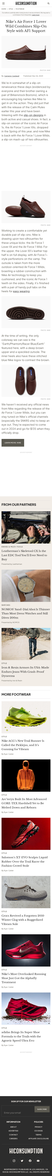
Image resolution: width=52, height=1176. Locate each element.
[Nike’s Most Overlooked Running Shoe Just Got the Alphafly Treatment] (26, 950)
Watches (6, 605)
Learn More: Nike (13, 443)
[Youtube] (38, 1160)
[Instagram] (14, 1160)
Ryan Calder (8, 754)
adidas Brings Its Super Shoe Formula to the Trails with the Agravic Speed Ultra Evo (21, 1036)
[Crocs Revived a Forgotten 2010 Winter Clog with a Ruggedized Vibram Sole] (26, 892)
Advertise (13, 1131)
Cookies (38, 1131)
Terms (38, 1135)
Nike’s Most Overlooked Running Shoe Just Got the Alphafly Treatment (24, 978)
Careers (13, 1139)
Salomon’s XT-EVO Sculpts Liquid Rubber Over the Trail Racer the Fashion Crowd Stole (25, 861)
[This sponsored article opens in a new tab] (26, 527)
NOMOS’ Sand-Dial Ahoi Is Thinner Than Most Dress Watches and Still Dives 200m (26, 613)
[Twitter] (22, 1160)
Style (11, 9)
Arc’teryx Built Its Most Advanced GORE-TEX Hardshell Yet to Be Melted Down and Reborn (24, 803)
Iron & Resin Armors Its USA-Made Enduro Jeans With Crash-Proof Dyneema (25, 671)
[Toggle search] (48, 3)
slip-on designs (33, 115)
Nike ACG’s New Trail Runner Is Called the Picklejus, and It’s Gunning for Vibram (23, 745)
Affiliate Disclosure (38, 1139)
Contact (13, 1135)
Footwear (20, 9)
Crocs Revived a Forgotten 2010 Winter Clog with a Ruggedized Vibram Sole (23, 920)
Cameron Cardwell (11, 76)
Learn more (35, 15)
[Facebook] (30, 1160)
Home (4, 9)
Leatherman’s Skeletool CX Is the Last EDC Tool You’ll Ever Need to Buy (24, 555)
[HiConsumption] (26, 3)
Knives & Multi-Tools (12, 547)
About (13, 1127)
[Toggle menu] (3, 3)
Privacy (38, 1127)
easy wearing (21, 291)
